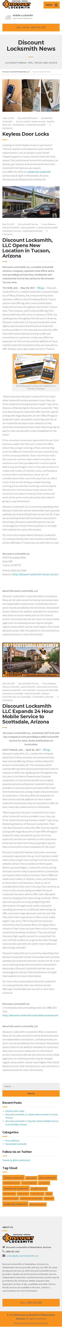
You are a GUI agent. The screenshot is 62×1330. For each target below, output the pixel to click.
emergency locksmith (12, 693)
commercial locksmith (47, 227)
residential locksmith (35, 124)
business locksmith (11, 690)
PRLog (40, 287)
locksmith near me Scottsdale (16, 696)
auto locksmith (28, 227)
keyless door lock (37, 1194)
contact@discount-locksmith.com (22, 1255)
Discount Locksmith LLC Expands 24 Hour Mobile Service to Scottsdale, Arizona (28, 714)
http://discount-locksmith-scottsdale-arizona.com (30, 1015)
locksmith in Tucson (11, 230)
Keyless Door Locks (25, 134)
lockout (45, 693)
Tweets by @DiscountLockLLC (16, 1160)
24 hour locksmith (10, 227)
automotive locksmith (47, 686)
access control (23, 121)
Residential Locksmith (16, 1143)
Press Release (49, 224)
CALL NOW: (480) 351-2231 (31, 27)
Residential (18, 124)
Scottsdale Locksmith (43, 696)
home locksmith (32, 693)
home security (38, 121)
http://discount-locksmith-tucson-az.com (35, 574)
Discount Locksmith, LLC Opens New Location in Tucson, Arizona (27, 248)
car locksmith (28, 690)
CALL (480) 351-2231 (31, 1302)
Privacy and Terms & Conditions (31, 1323)
